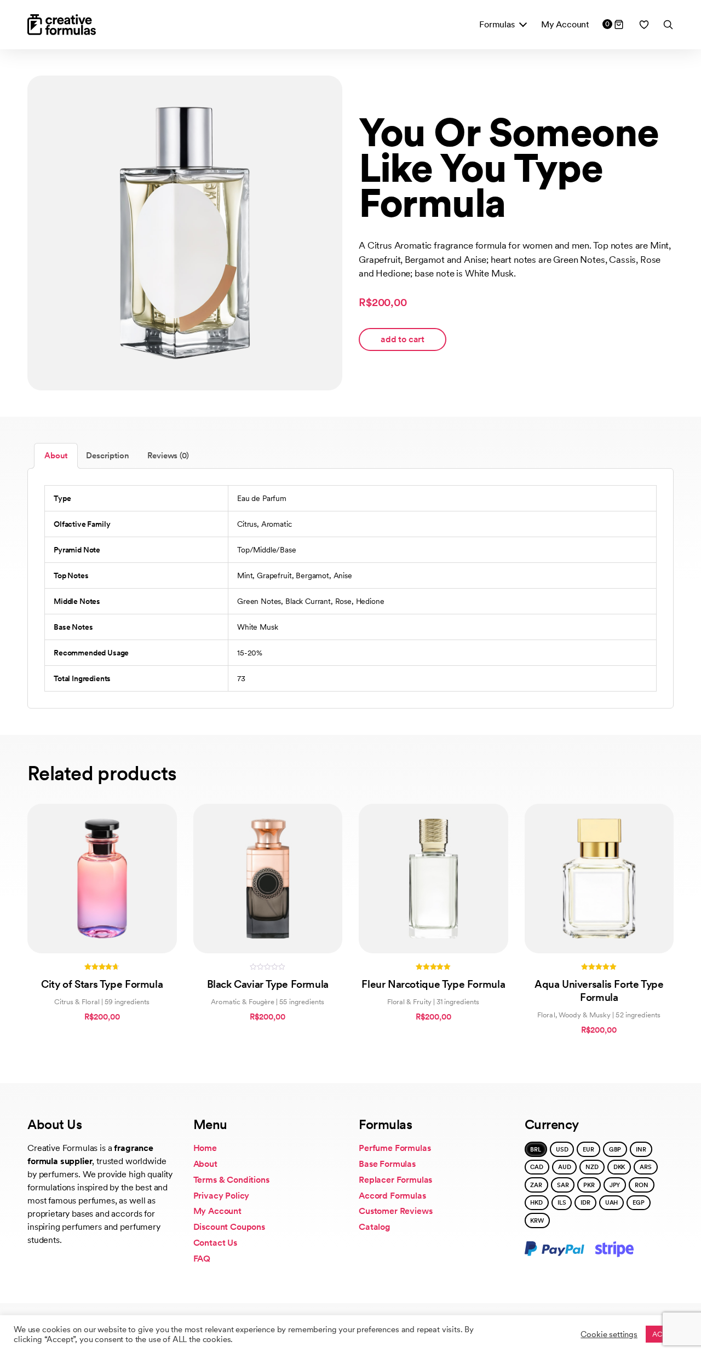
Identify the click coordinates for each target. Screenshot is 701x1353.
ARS (646, 1167)
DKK (619, 1167)
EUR (588, 1149)
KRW (537, 1220)
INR (641, 1149)
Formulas (497, 24)
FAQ (202, 1258)
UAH (611, 1202)
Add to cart (402, 339)
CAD (536, 1167)
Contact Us (215, 1242)
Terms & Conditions (231, 1179)
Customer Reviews (395, 1211)
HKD (536, 1202)
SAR (563, 1185)
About (205, 1164)
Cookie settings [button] (609, 1334)
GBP (615, 1149)
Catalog (374, 1227)
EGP (639, 1202)
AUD (564, 1167)
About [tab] (55, 455)
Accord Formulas (392, 1195)
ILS (562, 1202)
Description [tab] (107, 455)
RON (641, 1185)
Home (205, 1148)
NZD (592, 1167)
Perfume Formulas (394, 1148)
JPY (615, 1185)
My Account (565, 24)
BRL (535, 1149)
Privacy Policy (221, 1195)
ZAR (536, 1185)
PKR (589, 1185)
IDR (585, 1202)
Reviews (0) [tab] (167, 455)
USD (562, 1149)
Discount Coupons (229, 1227)
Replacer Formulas (395, 1179)
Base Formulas (387, 1164)
